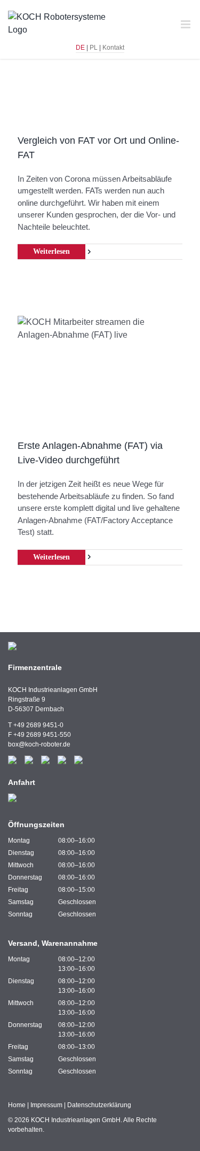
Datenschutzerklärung (99, 1105)
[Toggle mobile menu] (186, 24)
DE (80, 47)
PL (94, 47)
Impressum (46, 1105)
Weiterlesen (51, 251)
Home (17, 1105)
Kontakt (113, 47)
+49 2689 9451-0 (38, 725)
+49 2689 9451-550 (42, 734)
